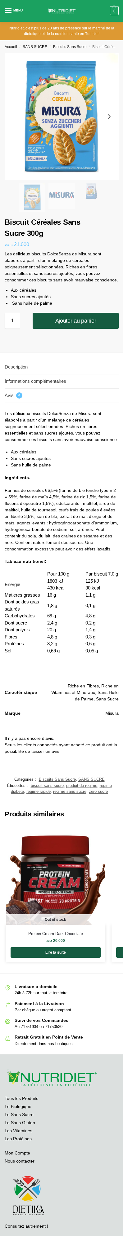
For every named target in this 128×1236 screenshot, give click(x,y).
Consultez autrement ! (26, 1226)
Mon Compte (17, 1152)
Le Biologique (18, 1106)
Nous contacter (19, 1161)
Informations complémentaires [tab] (35, 381)
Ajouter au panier (75, 321)
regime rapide (38, 791)
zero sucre (98, 791)
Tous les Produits (21, 1098)
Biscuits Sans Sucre (70, 47)
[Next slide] (109, 116)
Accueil (11, 47)
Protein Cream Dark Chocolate (55, 933)
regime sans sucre (69, 791)
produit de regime (81, 785)
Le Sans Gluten (20, 1122)
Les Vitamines (18, 1130)
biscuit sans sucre (47, 785)
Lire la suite (55, 952)
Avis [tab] (12, 395)
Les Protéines (18, 1138)
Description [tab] (16, 366)
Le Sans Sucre (19, 1114)
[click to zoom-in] (62, 116)
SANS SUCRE (35, 47)
